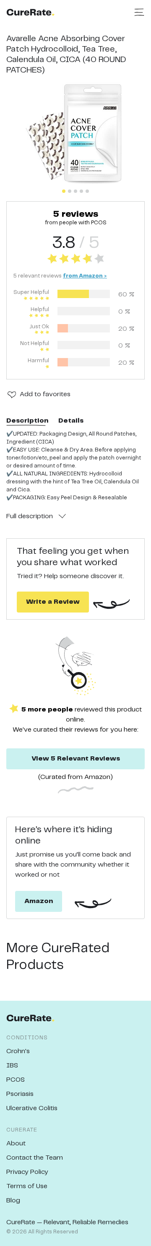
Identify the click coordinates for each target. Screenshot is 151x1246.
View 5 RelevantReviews (75, 758)
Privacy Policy (27, 1172)
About (16, 1143)
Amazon (38, 901)
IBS (12, 1065)
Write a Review (53, 602)
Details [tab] (70, 421)
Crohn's (18, 1051)
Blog (13, 1200)
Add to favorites (45, 394)
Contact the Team (34, 1158)
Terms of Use (26, 1186)
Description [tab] (27, 421)
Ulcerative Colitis (31, 1108)
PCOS (15, 1080)
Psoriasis (20, 1094)
